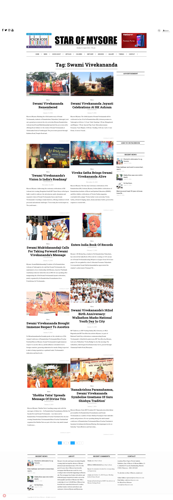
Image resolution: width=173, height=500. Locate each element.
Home (37, 54)
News (45, 54)
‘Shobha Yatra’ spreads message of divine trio (49, 397)
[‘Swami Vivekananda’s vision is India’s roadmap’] (47, 167)
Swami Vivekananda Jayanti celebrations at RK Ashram (92, 105)
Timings (121, 54)
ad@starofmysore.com (131, 480)
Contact (132, 54)
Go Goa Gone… (128, 183)
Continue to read (63, 141)
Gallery (111, 54)
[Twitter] (6, 30)
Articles (68, 54)
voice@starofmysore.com (125, 485)
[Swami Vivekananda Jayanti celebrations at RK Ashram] (91, 95)
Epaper (166, 30)
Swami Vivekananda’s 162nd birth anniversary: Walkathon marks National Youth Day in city (92, 315)
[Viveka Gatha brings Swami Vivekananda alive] (91, 165)
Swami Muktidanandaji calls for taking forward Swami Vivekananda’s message (48, 251)
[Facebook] (3, 30)
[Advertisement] (60, 14)
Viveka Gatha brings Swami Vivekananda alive (92, 174)
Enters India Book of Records (92, 245)
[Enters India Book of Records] (91, 237)
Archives (101, 54)
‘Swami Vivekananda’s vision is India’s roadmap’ (48, 177)
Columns (79, 54)
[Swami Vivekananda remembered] (47, 95)
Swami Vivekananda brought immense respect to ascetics (48, 325)
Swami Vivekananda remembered (48, 105)
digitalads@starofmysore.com (135, 478)
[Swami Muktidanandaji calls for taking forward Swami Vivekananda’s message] (47, 239)
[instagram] (9, 30)
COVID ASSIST (56, 54)
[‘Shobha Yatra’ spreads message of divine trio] (48, 387)
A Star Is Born (98, 461)
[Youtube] (12, 30)
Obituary (90, 54)
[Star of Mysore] (81, 43)
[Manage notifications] (4, 495)
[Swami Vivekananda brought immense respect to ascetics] (47, 315)
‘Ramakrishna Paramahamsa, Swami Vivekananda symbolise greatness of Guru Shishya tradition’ (92, 395)
